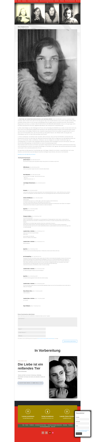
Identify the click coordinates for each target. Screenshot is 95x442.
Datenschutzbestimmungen (42, 338)
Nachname (78, 421)
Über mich (78, 0)
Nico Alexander (26, 174)
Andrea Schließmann (28, 197)
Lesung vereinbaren (28, 416)
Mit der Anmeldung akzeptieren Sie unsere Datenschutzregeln (82, 431)
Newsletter (57, 0)
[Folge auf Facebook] (43, 432)
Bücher (19, 0)
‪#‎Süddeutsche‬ (21, 154)
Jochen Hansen (26, 159)
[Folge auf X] (46, 432)
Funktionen (24, 0)
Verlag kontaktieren (47, 416)
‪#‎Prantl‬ (30, 154)
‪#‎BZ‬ (27, 154)
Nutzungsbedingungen (51, 338)
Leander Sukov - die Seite (28, 231)
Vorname (77, 417)
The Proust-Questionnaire (70, 0)
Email (77, 425)
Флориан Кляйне (27, 216)
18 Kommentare (33, 28)
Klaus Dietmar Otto (27, 291)
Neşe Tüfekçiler (26, 305)
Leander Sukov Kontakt (67, 416)
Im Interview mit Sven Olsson (33, 0)
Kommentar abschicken (70, 341)
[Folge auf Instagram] (53, 433)
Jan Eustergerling (27, 256)
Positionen (62, 0)
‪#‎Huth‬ (33, 154)
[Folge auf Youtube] (50, 432)
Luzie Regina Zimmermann (29, 183)
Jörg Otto (25, 208)
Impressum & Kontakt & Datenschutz (46, 0)
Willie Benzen (26, 167)
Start (16, 0)
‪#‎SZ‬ (25, 154)
